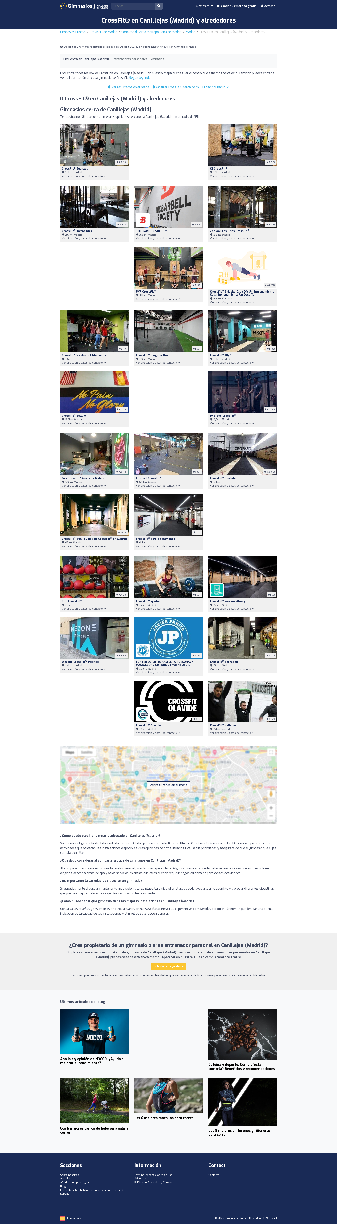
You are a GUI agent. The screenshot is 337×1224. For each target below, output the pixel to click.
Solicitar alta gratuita (169, 966)
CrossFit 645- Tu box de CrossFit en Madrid (94, 539)
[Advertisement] (168, 153)
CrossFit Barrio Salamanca (155, 539)
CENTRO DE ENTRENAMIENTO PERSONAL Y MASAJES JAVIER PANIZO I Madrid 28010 (165, 663)
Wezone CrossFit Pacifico (80, 662)
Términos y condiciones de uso (153, 1175)
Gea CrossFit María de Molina (83, 478)
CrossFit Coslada (223, 478)
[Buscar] (159, 6)
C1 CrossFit (219, 168)
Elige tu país (73, 1218)
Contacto (213, 1175)
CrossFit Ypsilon (148, 601)
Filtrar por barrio (214, 87)
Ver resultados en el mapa (130, 87)
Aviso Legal (141, 1178)
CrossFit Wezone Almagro (229, 601)
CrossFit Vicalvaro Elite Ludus (84, 355)
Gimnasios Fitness (73, 32)
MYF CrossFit (146, 291)
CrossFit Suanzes (75, 168)
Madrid (190, 32)
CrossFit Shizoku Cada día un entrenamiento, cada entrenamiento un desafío (242, 293)
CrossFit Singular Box (152, 355)
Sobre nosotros (69, 1175)
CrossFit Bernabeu (224, 662)
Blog (63, 1186)
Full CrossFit (72, 601)
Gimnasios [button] (203, 6)
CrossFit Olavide (148, 725)
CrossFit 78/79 (221, 355)
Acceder (269, 6)
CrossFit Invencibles (77, 231)
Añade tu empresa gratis (238, 6)
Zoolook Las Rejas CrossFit (229, 231)
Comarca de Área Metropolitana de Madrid (151, 32)
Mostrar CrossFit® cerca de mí (177, 87)
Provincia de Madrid (103, 32)
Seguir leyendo (140, 78)
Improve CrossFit (223, 416)
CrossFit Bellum (74, 416)
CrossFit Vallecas (223, 725)
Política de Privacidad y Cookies (153, 1182)
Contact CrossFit (149, 478)
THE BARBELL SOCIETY (151, 231)
